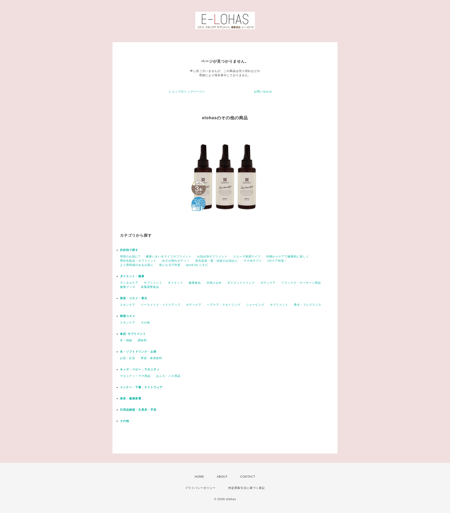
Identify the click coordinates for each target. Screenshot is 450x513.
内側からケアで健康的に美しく (287, 256)
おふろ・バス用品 (168, 376)
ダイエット (175, 282)
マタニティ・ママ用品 (135, 376)
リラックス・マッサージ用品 (301, 282)
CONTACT (247, 476)
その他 (145, 322)
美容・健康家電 (130, 398)
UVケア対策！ (277, 260)
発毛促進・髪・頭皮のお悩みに (216, 260)
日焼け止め (214, 282)
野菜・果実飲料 (151, 358)
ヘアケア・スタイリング (223, 304)
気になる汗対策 (169, 265)
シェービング (255, 304)
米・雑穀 (126, 340)
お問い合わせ (263, 91)
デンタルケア (129, 282)
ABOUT (222, 476)
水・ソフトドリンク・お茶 (138, 351)
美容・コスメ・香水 (133, 298)
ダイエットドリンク (241, 282)
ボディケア (268, 282)
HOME (199, 476)
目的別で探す (129, 250)
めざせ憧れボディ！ (176, 260)
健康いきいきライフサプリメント (168, 256)
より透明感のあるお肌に (137, 265)
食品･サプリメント (133, 333)
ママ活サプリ (253, 260)
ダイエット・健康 (132, 276)
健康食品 (195, 282)
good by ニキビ (197, 265)
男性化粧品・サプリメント (138, 260)
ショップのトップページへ (187, 91)
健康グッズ (127, 287)
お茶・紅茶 (127, 358)
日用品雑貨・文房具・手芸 (138, 409)
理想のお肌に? (130, 256)
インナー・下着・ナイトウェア (141, 387)
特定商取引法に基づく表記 (246, 488)
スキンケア (127, 304)
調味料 (142, 340)
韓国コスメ (127, 316)
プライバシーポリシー (200, 488)
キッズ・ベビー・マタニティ (140, 369)
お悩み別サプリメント (212, 256)
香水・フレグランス (307, 304)
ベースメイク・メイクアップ (160, 304)
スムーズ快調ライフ (247, 256)
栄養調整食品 (150, 287)
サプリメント (153, 282)
